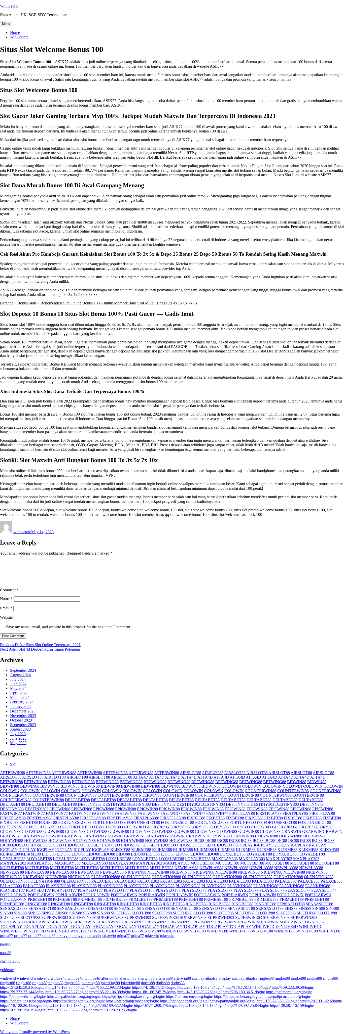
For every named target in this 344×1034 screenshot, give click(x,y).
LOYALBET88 (233, 854)
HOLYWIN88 (218, 836)
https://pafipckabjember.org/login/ (132, 1001)
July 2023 (18, 734)
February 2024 (21, 702)
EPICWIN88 (59, 809)
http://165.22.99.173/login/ (110, 987)
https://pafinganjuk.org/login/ (232, 1001)
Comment (9, 590)
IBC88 (198, 840)
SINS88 (291, 908)
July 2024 (18, 679)
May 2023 (18, 743)
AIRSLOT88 (190, 773)
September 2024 (23, 670)
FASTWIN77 (11, 813)
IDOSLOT (20, 845)
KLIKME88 (120, 849)
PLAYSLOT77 (12, 890)
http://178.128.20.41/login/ (21, 1005)
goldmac (7, 970)
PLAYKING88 (58, 886)
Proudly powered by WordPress (44, 1031)
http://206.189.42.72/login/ (112, 1005)
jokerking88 (90, 983)
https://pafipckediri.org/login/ (23, 996)
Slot (13, 764)
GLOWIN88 (10, 831)
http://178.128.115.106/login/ (248, 987)
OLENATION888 (105, 877)
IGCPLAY (244, 845)
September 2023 (23, 725)
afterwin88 (109, 978)
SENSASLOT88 (291, 904)
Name (6, 599)
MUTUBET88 (202, 863)
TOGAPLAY (314, 922)
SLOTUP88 (120, 913)
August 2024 (20, 675)
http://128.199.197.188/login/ (66, 1005)
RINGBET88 (36, 904)
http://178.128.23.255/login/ (115, 1010)
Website (6, 617)
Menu (6, 24)
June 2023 (18, 738)
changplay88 (10, 961)
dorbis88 (148, 983)
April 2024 (18, 693)
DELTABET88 (77, 800)
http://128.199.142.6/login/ (321, 1001)
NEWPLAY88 (186, 868)
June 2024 (18, 684)
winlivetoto (22, 532)
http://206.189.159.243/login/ (200, 987)
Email (6, 608)
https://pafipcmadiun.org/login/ (286, 996)
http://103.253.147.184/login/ (202, 1005)
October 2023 (21, 720)
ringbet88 (266, 978)
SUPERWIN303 (54, 917)
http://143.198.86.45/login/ (66, 987)
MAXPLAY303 (225, 859)
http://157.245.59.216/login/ (22, 987)
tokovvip (63, 935)
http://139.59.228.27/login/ (66, 992)
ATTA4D (140, 777)
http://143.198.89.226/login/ (199, 992)
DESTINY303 (89, 804)
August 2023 (20, 729)
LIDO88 (49, 854)
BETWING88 (11, 782)
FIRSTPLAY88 (242, 813)
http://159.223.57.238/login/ (69, 1010)
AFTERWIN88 (12, 773)
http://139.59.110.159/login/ (292, 1005)
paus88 (5, 944)
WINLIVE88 (128, 931)
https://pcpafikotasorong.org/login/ (74, 996)
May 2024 (18, 688)
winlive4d (8, 978)
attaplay (198, 978)
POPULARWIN (13, 895)
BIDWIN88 (296, 782)
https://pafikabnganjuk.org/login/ (79, 1001)
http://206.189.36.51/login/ (244, 992)
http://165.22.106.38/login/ (110, 992)
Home (15, 32)
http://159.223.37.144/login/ (22, 992)
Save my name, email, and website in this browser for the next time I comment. (68, 627)
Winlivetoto (9, 6)
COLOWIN (231, 786)
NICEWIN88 (135, 872)
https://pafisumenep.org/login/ (189, 996)
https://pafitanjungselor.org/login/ (26, 1001)
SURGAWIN (39, 922)
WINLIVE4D (263, 926)
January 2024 (20, 706)
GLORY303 (113, 827)
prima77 (6, 935)
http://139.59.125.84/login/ (248, 1005)
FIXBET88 (196, 818)
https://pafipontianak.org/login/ (184, 1001)
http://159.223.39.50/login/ (293, 987)
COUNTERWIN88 (260, 791)
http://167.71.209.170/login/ (156, 1005)
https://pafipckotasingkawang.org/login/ (133, 996)
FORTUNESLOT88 (74, 822)
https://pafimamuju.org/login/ (289, 992)
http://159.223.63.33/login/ (277, 1001)
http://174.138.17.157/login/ (154, 987)
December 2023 (23, 711)
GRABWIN (291, 831)
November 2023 (23, 715)
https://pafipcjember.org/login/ (237, 996)
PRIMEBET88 (40, 899)
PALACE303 (102, 881)
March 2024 (19, 697)
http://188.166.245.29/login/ (154, 992)
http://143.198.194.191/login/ (23, 1010)
